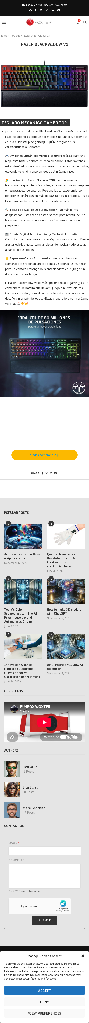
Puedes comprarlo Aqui (44, 455)
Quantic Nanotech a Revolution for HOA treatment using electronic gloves (61, 560)
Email (13, 843)
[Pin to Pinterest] (51, 473)
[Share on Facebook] (42, 473)
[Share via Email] (55, 473)
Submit (44, 920)
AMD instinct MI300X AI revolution (65, 667)
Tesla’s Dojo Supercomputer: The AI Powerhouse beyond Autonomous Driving (20, 616)
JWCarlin (30, 767)
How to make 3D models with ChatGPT (64, 612)
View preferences (44, 1013)
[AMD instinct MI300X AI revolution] (66, 646)
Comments (16, 860)
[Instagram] (47, 10)
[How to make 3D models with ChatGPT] (66, 591)
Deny (44, 1001)
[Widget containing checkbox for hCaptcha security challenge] (39, 906)
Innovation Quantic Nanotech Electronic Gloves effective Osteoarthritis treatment (22, 671)
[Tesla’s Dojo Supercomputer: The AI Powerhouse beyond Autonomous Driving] (23, 591)
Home (3, 35)
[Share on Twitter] (46, 473)
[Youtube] (58, 10)
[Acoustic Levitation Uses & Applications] (23, 536)
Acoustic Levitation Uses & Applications (22, 556)
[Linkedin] (53, 10)
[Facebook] (35, 10)
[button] (83, 956)
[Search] (85, 22)
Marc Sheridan (34, 808)
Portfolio (15, 35)
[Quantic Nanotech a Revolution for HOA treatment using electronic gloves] (66, 536)
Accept (44, 990)
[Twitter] (41, 10)
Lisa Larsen (31, 787)
